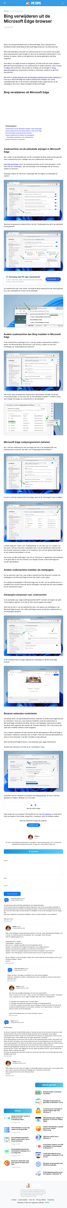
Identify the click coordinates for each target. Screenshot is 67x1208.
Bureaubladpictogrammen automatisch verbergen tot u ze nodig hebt (20, 1151)
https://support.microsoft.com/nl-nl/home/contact (20, 1072)
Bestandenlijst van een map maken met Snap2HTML (20, 1128)
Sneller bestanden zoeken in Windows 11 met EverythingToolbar (20, 1117)
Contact (13, 1200)
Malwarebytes (41, 795)
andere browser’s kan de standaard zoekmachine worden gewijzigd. (36, 77)
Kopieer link (33, 825)
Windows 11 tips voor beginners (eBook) (33, 1202)
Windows (6, 11)
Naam (6, 878)
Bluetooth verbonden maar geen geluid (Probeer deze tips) (20, 1162)
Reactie (6, 860)
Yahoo (53, 68)
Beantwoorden (8, 921)
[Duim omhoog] (31, 805)
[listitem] (49, 1092)
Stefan (37, 836)
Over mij (32, 1200)
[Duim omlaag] (35, 805)
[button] (5, 3)
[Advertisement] (33, 36)
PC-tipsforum (47, 814)
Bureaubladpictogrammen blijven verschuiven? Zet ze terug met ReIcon (20, 1139)
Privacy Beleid (41, 1200)
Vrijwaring (50, 1200)
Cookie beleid (22, 1200)
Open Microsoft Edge (11, 164)
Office (8, 68)
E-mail (6, 885)
